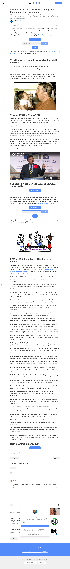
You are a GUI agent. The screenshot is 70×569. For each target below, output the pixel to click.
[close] (48, 510)
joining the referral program (46, 35)
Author (15, 482)
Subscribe (58, 3)
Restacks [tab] (19, 468)
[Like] (11, 25)
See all (13, 538)
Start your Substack (31, 562)
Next (55, 458)
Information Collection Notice (35, 530)
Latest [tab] (15, 505)
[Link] (8, 61)
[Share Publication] (53, 3)
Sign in (66, 3)
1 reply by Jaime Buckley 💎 (21, 492)
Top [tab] (12, 505)
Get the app (42, 562)
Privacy (34, 559)
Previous (15, 458)
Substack (28, 566)
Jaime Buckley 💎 (17, 20)
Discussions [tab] (20, 505)
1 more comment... (14, 498)
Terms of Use (41, 529)
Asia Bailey (15, 480)
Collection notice (44, 559)
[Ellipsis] (59, 481)
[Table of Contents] (1, 284)
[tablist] (16, 468)
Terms (38, 559)
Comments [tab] (13, 468)
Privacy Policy (45, 530)
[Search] (50, 3)
